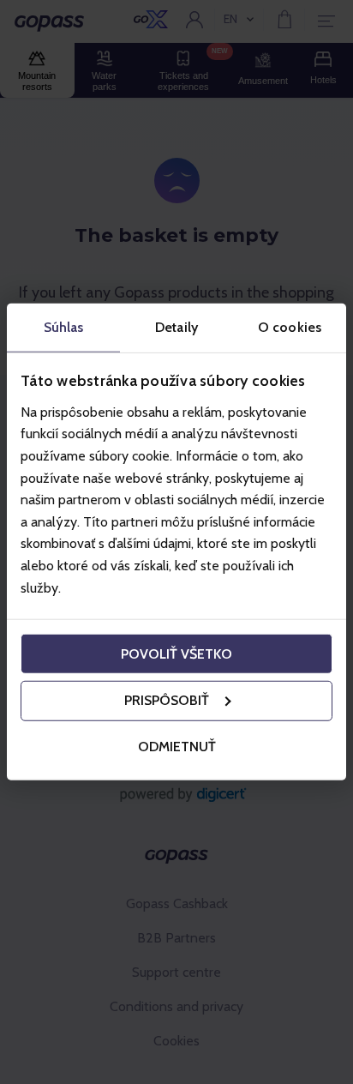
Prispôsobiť (166, 700)
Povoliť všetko (176, 653)
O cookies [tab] (289, 327)
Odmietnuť (177, 746)
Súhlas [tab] (64, 327)
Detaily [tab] (176, 327)
